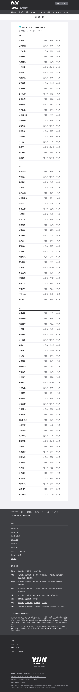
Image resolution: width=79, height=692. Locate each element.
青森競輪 (28, 571)
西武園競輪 (60, 575)
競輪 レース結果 (16, 555)
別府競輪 (53, 606)
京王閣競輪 (21, 578)
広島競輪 (28, 599)
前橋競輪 (28, 575)
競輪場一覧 (14, 532)
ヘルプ (12, 641)
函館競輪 (21, 571)
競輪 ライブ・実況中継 (18, 551)
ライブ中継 (41, 12)
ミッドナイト (68, 12)
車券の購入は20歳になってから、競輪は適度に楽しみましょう (28, 677)
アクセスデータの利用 (17, 651)
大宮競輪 (52, 575)
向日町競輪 (36, 595)
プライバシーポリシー (39, 673)
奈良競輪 (28, 595)
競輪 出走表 (14, 540)
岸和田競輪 (54, 595)
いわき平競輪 (37, 571)
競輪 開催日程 (15, 536)
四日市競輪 (21, 591)
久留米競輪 (29, 606)
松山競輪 (44, 603)
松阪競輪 (59, 588)
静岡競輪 (21, 584)
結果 (49, 12)
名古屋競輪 (21, 588)
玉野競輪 (21, 599)
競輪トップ (14, 528)
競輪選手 (13, 559)
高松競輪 (21, 603)
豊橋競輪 (44, 588)
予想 (27, 12)
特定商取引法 (27, 673)
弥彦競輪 (21, 575)
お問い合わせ (14, 644)
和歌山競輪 (45, 595)
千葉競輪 (28, 582)
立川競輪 (30, 578)
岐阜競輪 (30, 588)
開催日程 (13, 12)
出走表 (21, 12)
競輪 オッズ (14, 547)
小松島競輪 (29, 603)
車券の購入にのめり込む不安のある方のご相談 (24, 679)
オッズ (33, 12)
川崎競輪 (35, 582)
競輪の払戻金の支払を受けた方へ (20, 682)
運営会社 (13, 673)
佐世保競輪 (45, 606)
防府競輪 (35, 599)
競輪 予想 (14, 543)
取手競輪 (35, 575)
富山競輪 (52, 588)
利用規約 (19, 673)
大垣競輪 (37, 588)
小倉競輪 (21, 606)
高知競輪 (37, 603)
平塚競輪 (43, 582)
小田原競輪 (51, 582)
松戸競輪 (21, 582)
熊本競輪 (61, 606)
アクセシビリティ (16, 648)
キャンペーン (57, 12)
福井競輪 (21, 595)
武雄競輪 (37, 606)
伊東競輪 (59, 582)
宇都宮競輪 (43, 575)
